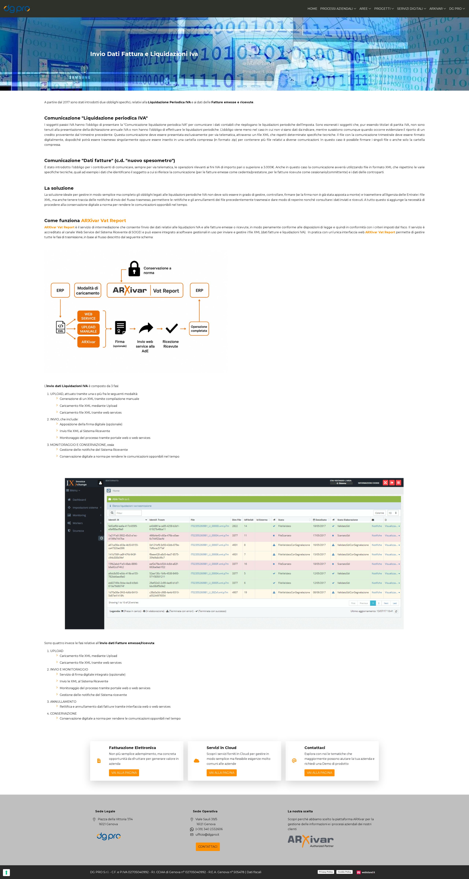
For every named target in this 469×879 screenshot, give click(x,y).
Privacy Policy (326, 872)
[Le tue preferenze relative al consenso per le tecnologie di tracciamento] (6, 872)
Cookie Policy (344, 872)
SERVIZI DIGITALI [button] (410, 8)
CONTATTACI (207, 846)
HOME (312, 8)
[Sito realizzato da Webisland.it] (366, 872)
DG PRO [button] (455, 8)
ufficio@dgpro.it (207, 834)
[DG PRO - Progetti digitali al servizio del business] (17, 8)
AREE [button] (363, 8)
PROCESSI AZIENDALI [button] (336, 8)
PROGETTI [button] (382, 8)
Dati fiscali (254, 872)
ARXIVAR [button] (436, 8)
